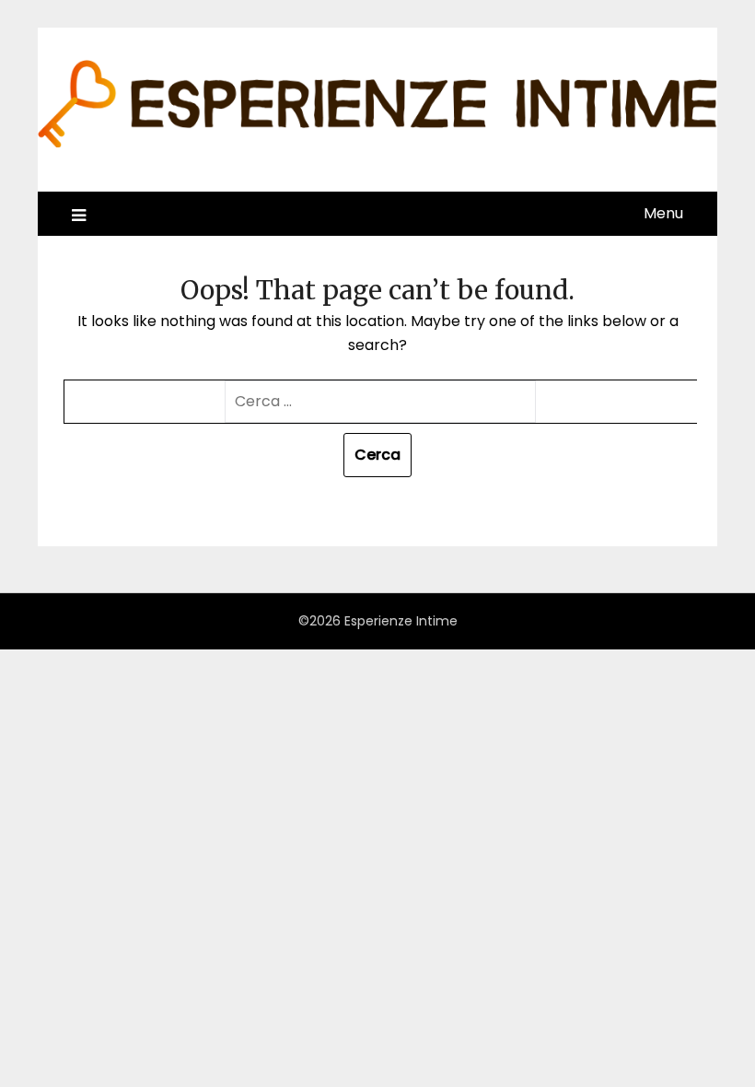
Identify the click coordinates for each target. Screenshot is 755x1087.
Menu (663, 213)
